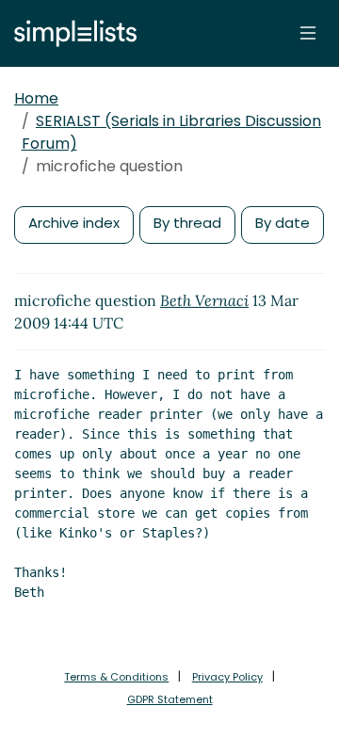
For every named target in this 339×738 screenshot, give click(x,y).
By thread (187, 223)
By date (282, 223)
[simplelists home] (70, 33)
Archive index (74, 223)
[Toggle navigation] (308, 33)
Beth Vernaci (204, 300)
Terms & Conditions (116, 676)
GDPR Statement (170, 699)
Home (36, 98)
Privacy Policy (227, 676)
